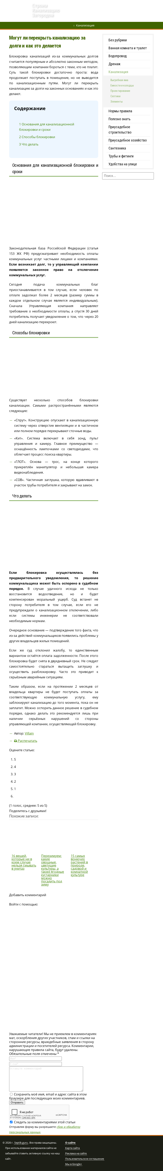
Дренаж (73, 5)
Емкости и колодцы (122, 85)
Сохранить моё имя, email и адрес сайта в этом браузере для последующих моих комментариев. (48, 1096)
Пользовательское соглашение (84, 1158)
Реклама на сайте (76, 1153)
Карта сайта (72, 1148)
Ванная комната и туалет (128, 48)
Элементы (117, 101)
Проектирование (120, 90)
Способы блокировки (37, 137)
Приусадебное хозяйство (128, 140)
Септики (111, 5)
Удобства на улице (123, 164)
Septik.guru (21, 1142)
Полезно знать (119, 119)
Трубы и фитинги (121, 156)
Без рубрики (118, 40)
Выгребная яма (132, 5)
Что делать (28, 144)
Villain (29, 733)
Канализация (85, 25)
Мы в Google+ (73, 1164)
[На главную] (16, 11)
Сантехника (117, 148)
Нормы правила (120, 111)
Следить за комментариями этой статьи (44, 1122)
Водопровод (92, 5)
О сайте (70, 1142)
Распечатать (27, 741)
